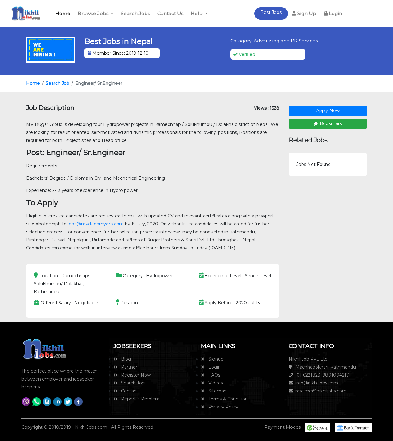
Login (335, 13)
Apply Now (328, 110)
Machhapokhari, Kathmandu (324, 367)
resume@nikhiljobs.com (320, 391)
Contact (127, 391)
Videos (214, 383)
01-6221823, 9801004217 (321, 375)
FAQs (212, 375)
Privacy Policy (221, 407)
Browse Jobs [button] (94, 13)
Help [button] (197, 13)
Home (63, 13)
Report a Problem (138, 399)
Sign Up (306, 13)
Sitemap (216, 391)
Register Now (134, 375)
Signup (214, 359)
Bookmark (330, 123)
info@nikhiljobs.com (315, 383)
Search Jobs (135, 13)
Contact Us (170, 13)
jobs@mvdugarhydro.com (96, 224)
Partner (127, 367)
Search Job (57, 83)
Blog (124, 359)
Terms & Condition (226, 399)
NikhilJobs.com (91, 427)
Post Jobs (271, 12)
